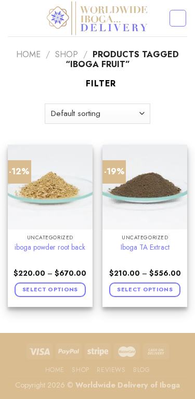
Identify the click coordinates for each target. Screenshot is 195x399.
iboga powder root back (50, 247)
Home (28, 54)
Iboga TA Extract (145, 247)
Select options (50, 289)
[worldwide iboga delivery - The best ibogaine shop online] (97, 18)
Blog (141, 370)
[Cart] (178, 18)
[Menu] (14, 18)
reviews (111, 370)
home (54, 370)
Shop (66, 54)
